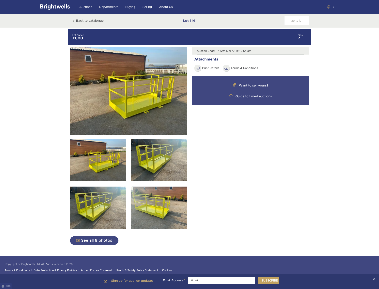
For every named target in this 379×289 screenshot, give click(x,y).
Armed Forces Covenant (96, 270)
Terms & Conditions (17, 270)
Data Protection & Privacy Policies (55, 270)
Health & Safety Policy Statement (137, 270)
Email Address (174, 280)
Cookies (167, 270)
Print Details (210, 68)
